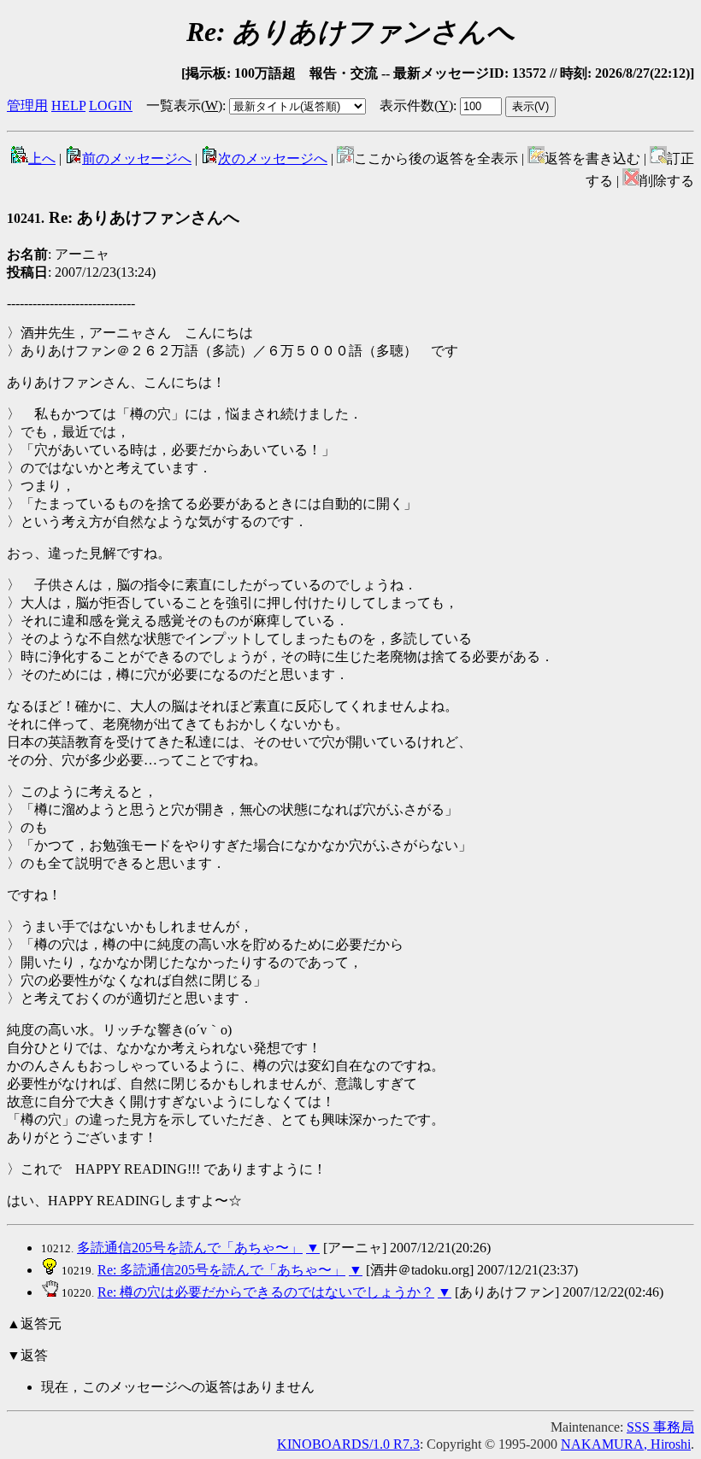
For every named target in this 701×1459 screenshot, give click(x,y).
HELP (68, 105)
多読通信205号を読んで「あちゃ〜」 (190, 1247)
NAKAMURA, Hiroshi (626, 1444)
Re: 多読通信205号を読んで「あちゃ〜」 (221, 1270)
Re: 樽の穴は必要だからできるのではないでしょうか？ (265, 1292)
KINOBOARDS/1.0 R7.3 (348, 1444)
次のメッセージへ (272, 158)
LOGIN (111, 105)
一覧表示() (184, 105)
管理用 (27, 105)
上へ (42, 158)
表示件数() (416, 105)
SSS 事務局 (660, 1427)
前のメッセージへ (136, 158)
